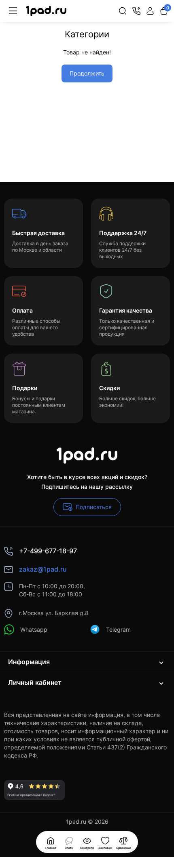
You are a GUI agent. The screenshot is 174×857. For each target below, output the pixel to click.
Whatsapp (33, 629)
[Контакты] (136, 11)
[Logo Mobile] (46, 11)
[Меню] (13, 11)
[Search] (123, 11)
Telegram (118, 629)
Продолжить (87, 73)
